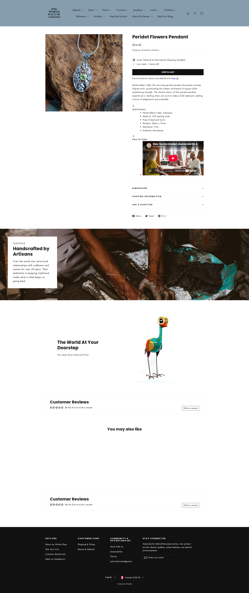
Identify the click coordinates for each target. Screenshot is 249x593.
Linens (153, 10)
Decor (91, 10)
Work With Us (116, 546)
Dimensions (139, 188)
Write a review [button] (190, 408)
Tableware (81, 16)
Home (105, 10)
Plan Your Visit (52, 549)
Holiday (98, 16)
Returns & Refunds (86, 549)
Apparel (76, 10)
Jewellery (138, 10)
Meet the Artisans (118, 16)
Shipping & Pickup (86, 544)
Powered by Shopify (124, 584)
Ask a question (142, 204)
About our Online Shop (56, 544)
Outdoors (169, 10)
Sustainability (116, 551)
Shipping (136, 50)
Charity (113, 556)
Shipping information (146, 196)
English (108, 577)
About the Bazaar (141, 16)
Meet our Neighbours (55, 559)
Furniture (121, 10)
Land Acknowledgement (121, 561)
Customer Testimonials (55, 554)
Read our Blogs (165, 16)
